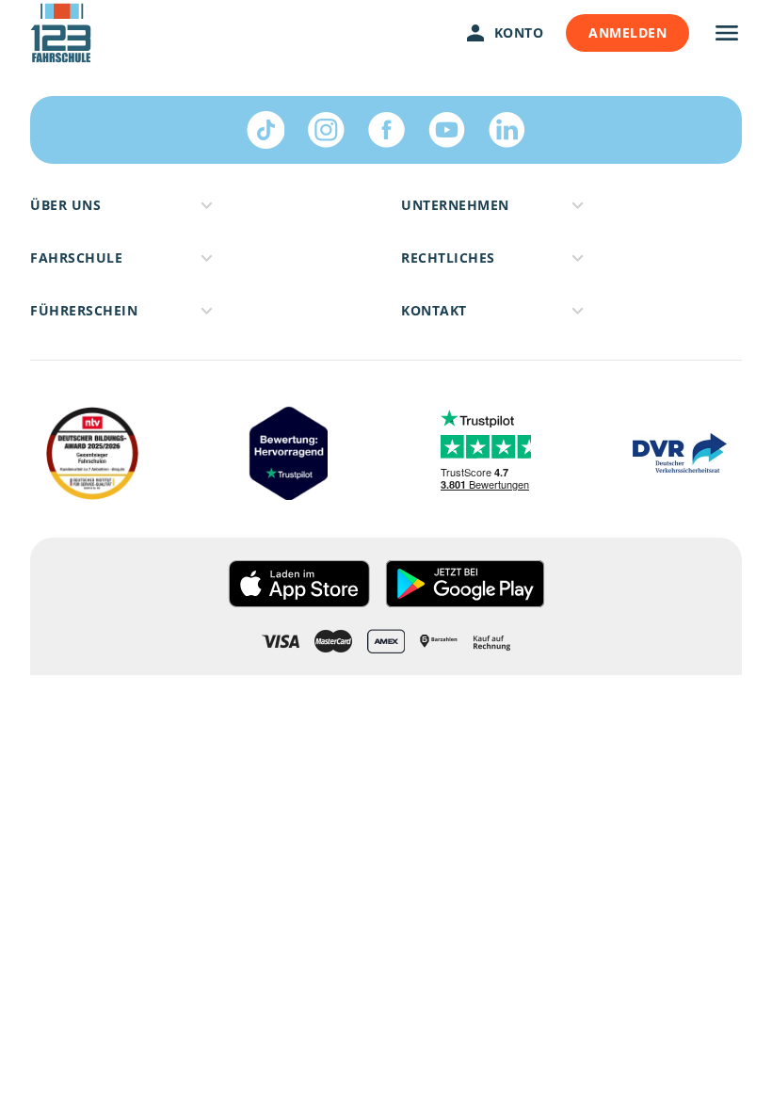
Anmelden (627, 32)
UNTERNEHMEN (455, 205)
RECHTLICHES (448, 257)
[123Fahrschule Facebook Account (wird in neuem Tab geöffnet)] (386, 130)
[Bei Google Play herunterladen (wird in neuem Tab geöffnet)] (465, 583)
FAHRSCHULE (76, 257)
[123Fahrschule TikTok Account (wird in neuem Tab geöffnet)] (265, 130)
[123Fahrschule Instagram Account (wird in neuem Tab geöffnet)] (326, 130)
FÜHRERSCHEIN (83, 310)
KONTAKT (434, 310)
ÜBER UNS (65, 205)
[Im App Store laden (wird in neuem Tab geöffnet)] (299, 583)
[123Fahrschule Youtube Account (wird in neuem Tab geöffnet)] (446, 130)
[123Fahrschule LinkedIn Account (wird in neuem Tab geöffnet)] (506, 130)
